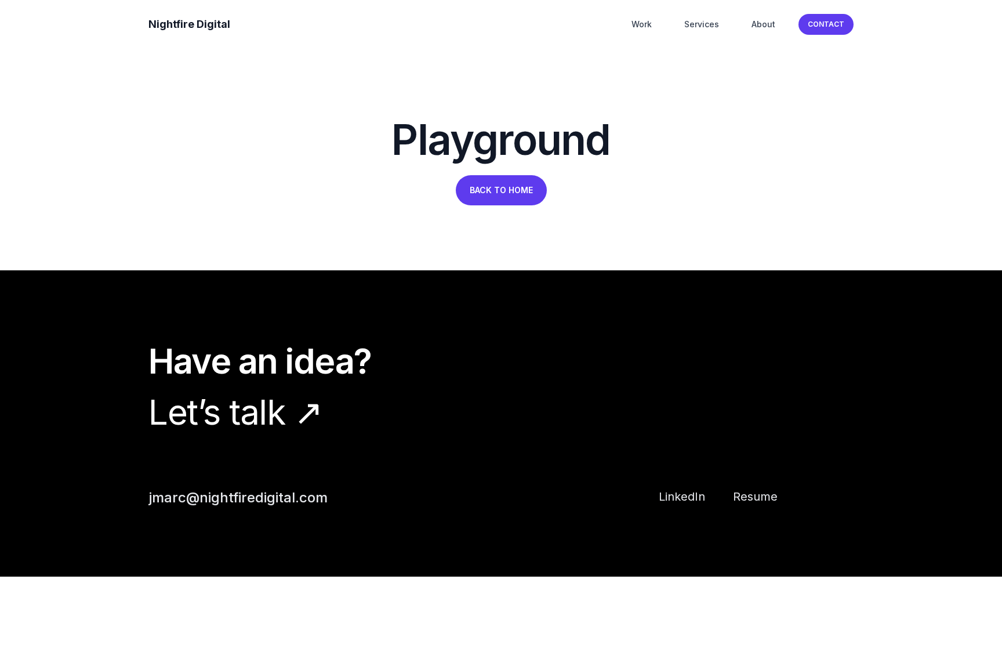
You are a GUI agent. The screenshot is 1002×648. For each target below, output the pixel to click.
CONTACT (826, 24)
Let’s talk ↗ (235, 412)
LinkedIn (682, 497)
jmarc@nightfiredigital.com (238, 497)
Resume (755, 497)
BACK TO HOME (501, 190)
